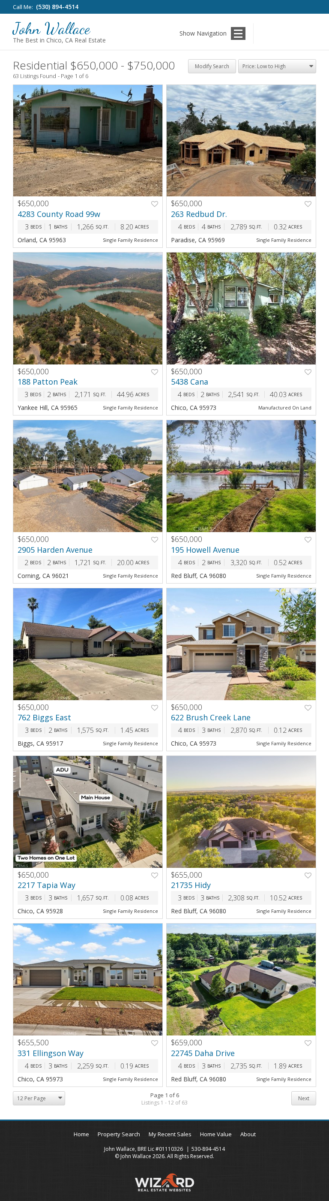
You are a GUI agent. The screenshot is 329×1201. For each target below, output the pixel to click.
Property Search (119, 1134)
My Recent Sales (170, 1134)
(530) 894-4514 (57, 7)
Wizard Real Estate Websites (164, 1182)
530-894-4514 (208, 1149)
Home (81, 1134)
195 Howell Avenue (205, 550)
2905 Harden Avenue (55, 550)
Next (303, 1098)
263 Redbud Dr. (199, 214)
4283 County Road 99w (59, 214)
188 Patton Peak (48, 381)
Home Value (216, 1134)
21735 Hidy (191, 885)
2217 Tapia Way (46, 885)
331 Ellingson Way (51, 1053)
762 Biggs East (44, 717)
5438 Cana (189, 381)
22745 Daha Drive (203, 1053)
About (248, 1134)
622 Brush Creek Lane (211, 717)
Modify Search (212, 66)
